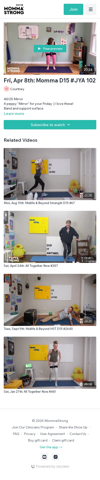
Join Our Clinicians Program (33, 427)
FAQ (16, 434)
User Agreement (52, 434)
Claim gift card (63, 440)
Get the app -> (51, 447)
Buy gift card (37, 440)
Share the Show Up (73, 427)
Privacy (30, 434)
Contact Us (78, 434)
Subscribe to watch (48, 124)
